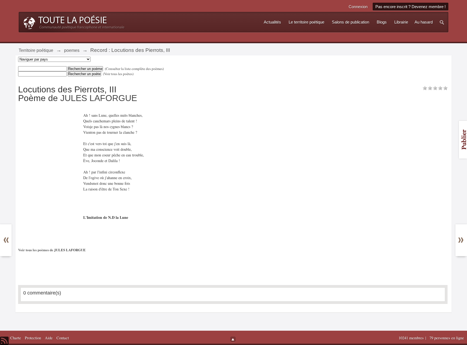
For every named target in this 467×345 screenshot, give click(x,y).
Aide (49, 337)
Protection (33, 337)
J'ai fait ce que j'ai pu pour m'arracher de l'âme (10, 259)
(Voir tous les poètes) (118, 73)
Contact (62, 337)
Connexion (358, 6)
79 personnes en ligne (446, 337)
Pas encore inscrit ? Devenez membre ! (410, 6)
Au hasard (424, 22)
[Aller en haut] (233, 339)
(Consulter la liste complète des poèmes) (134, 68)
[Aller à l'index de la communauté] (72, 21)
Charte (15, 337)
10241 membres (412, 337)
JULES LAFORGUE (98, 98)
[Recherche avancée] (442, 22)
